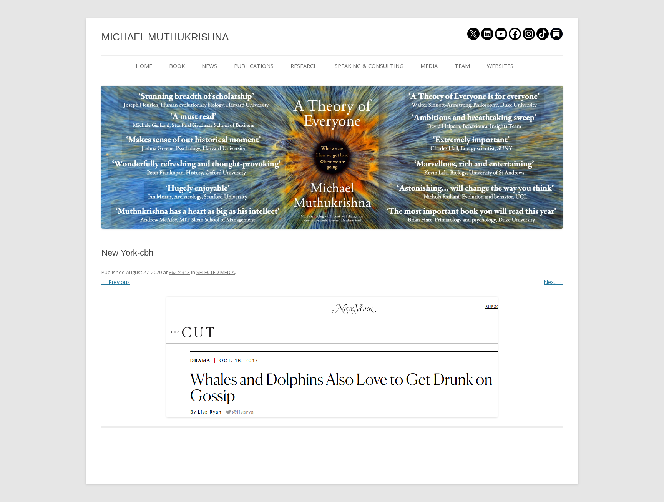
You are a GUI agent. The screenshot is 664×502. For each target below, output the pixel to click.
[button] (332, 357)
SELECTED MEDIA (215, 272)
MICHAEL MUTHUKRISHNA (165, 37)
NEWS (209, 66)
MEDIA (429, 66)
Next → (553, 282)
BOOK (177, 66)
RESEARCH (304, 66)
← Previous (115, 282)
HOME (144, 66)
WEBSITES (500, 66)
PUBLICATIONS (254, 66)
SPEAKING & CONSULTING (369, 66)
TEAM (462, 66)
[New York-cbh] (332, 357)
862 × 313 (179, 272)
